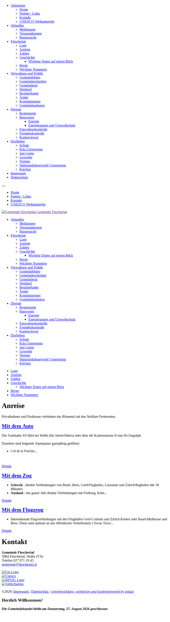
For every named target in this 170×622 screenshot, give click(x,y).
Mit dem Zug (17, 475)
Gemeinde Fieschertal (52, 212)
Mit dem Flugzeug (22, 510)
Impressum (21, 591)
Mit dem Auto (17, 426)
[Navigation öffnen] (3, 186)
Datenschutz (40, 591)
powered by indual (92, 591)
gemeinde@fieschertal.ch (19, 564)
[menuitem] (89, 14)
